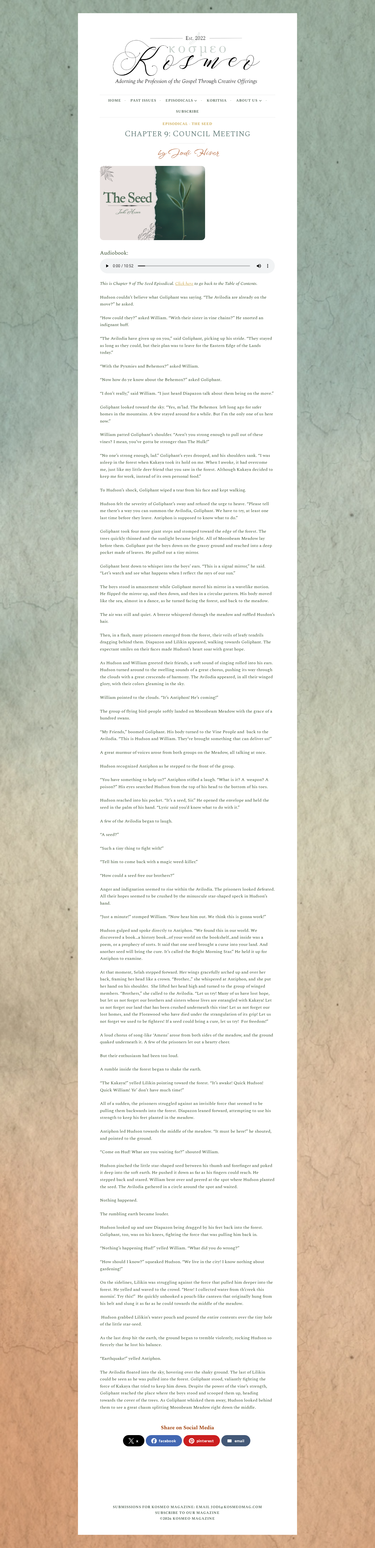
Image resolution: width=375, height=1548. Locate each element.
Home (114, 100)
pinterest (205, 1440)
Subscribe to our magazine (187, 1513)
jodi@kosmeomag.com (236, 1507)
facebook (167, 1440)
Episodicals (179, 100)
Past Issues (143, 100)
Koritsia (217, 100)
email (239, 1440)
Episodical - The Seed (187, 124)
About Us (247, 100)
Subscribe (187, 111)
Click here (184, 283)
